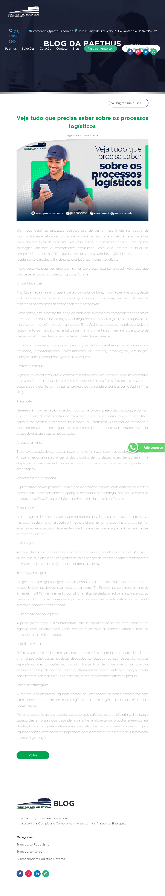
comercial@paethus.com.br (52, 31)
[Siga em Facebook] (130, 52)
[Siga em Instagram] (138, 52)
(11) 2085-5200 (14, 36)
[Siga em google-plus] (153, 52)
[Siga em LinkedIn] (146, 52)
